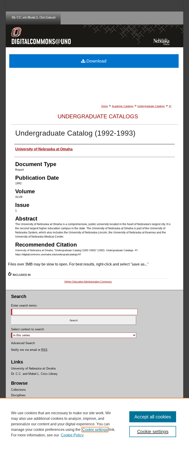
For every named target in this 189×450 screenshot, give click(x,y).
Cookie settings (95, 430)
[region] (94, 424)
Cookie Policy (72, 435)
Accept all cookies (152, 416)
